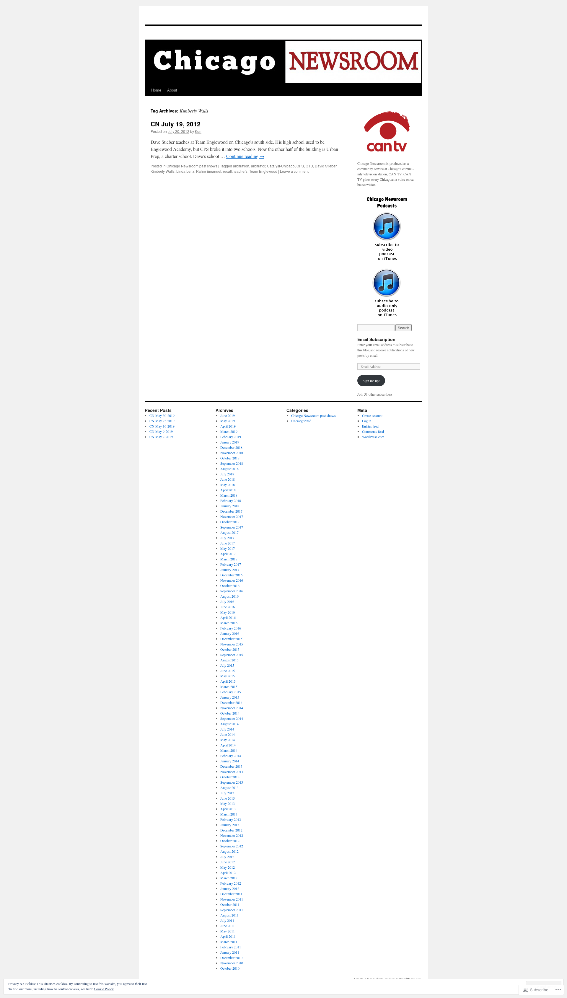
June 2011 (227, 925)
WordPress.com (373, 436)
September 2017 (231, 527)
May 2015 (227, 676)
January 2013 (229, 824)
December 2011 (231, 893)
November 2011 (231, 899)
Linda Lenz (185, 171)
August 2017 (229, 532)
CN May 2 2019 (161, 436)
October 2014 (229, 713)
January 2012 (229, 888)
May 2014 (227, 739)
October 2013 (229, 776)
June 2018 (227, 479)
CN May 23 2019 (162, 420)
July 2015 (227, 665)
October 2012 (229, 840)
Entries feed (370, 426)
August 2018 (229, 468)
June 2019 (227, 415)
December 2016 (231, 575)
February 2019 (230, 436)
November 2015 (231, 644)
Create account (372, 415)
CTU (309, 165)
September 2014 (231, 718)
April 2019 (228, 426)
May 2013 (227, 803)
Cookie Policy (104, 988)
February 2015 (230, 691)
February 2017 (230, 564)
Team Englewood (263, 171)
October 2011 (229, 904)
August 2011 (229, 915)
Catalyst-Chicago (281, 165)
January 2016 (229, 633)
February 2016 (230, 628)
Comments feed (373, 431)
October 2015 (229, 649)
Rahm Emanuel (208, 171)
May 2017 (227, 548)
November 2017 (231, 516)
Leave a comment (294, 171)
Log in (366, 420)
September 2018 (231, 463)
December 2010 (231, 957)
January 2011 (229, 952)
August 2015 (229, 660)
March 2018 (228, 495)
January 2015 (229, 697)
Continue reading (245, 156)
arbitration (241, 165)
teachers (240, 171)
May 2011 (227, 931)
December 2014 (231, 702)
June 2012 (227, 862)
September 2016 (231, 590)
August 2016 (229, 596)
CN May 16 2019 (162, 426)
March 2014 (228, 750)
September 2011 (231, 909)
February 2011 (230, 947)
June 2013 (227, 798)
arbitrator (258, 165)
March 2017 (228, 559)
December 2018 (231, 447)
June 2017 (227, 543)
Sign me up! (371, 380)
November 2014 (231, 707)
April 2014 (228, 745)
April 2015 (228, 681)
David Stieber (325, 165)
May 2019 (227, 420)
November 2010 (231, 963)
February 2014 (230, 755)
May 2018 (227, 484)
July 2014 (227, 729)
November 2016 (231, 580)
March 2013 (228, 814)
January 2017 (229, 569)
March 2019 (228, 431)
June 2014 (227, 734)
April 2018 (228, 489)
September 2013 (231, 782)
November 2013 (231, 771)
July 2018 (227, 474)
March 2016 (228, 622)
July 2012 (227, 856)
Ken (198, 131)
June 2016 (227, 606)
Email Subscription (376, 339)
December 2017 (231, 511)
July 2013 (227, 792)
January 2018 (229, 505)
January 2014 (229, 761)
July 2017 (227, 537)
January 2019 (229, 442)
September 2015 (231, 654)
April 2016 (228, 617)
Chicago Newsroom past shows (192, 165)
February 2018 (230, 500)
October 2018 (229, 458)
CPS (300, 165)
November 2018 (231, 452)
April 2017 (228, 553)
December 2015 (231, 638)
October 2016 (229, 585)
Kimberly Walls (163, 171)
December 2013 (231, 766)
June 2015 (227, 670)
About (172, 90)
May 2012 (227, 867)
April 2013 (228, 808)
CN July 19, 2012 (176, 123)
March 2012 (228, 877)
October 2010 (229, 968)
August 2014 (229, 723)
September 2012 (231, 846)
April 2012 (228, 872)
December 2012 (231, 830)
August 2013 (229, 787)
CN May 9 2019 (161, 431)
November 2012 (231, 835)
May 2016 (227, 612)
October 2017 (229, 521)
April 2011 (228, 936)
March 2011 (228, 941)
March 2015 (228, 686)
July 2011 (227, 920)
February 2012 (230, 883)
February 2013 (230, 819)
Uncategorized (301, 420)
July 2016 (227, 601)
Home (156, 90)
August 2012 (229, 851)
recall (227, 171)
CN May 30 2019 (162, 415)
